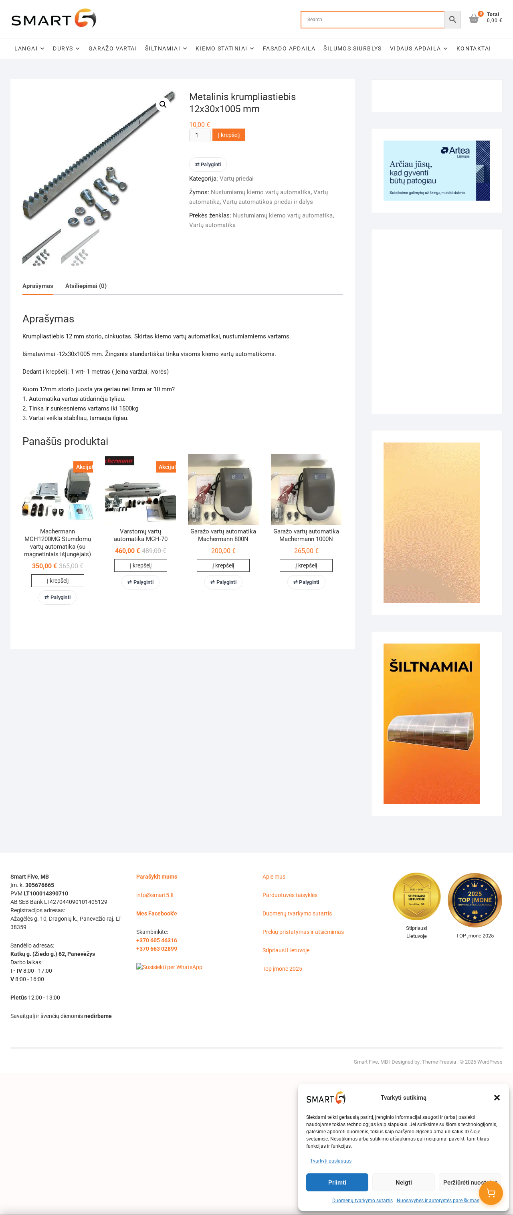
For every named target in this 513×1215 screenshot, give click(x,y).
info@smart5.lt (155, 895)
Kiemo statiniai (221, 48)
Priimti (337, 1182)
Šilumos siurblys (352, 48)
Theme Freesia (439, 1062)
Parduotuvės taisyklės (290, 895)
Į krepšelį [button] (58, 580)
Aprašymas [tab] (37, 286)
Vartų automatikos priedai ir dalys (267, 201)
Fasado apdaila (289, 48)
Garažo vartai (113, 48)
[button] (497, 1098)
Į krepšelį (229, 135)
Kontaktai (473, 48)
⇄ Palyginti (208, 164)
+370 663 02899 (156, 948)
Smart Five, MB (371, 1062)
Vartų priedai (237, 178)
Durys (63, 48)
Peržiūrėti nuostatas (470, 1182)
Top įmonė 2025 (282, 969)
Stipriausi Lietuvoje (286, 950)
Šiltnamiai (162, 48)
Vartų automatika (212, 225)
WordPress (490, 1062)
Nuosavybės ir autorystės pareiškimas (438, 1200)
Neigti (404, 1182)
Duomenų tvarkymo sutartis (362, 1200)
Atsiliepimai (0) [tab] (86, 286)
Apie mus (274, 876)
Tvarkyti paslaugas (330, 1161)
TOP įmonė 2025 (475, 936)
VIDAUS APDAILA (415, 48)
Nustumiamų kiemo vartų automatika (261, 192)
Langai (26, 48)
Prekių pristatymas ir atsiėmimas (303, 932)
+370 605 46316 (156, 940)
